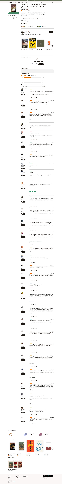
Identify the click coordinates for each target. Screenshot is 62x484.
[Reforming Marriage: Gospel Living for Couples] (12, 448)
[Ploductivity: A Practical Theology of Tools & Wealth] (30, 448)
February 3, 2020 (52, 319)
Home (15, 2)
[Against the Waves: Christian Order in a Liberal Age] (24, 45)
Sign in (52, 2)
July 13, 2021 (52, 383)
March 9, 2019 (52, 283)
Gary (21, 395)
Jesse (21, 133)
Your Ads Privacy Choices (11, 481)
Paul (21, 257)
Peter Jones (22, 91)
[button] (33, 77)
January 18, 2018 (52, 100)
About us (9, 476)
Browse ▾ (22, 2)
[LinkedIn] (27, 476)
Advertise (17, 477)
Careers (9, 477)
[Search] (41, 2)
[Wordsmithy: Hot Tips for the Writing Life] (48, 448)
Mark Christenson (23, 125)
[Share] (53, 5)
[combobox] (35, 2)
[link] (12, 15)
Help (9, 482)
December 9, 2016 (52, 154)
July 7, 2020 (52, 369)
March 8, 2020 (52, 355)
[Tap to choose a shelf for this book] (18, 13)
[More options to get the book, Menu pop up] (18, 15)
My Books (18, 2)
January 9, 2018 (52, 265)
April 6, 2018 (52, 343)
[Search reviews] (22, 86)
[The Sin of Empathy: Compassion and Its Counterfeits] (48, 45)
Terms (9, 478)
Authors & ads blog (18, 478)
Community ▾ (26, 2)
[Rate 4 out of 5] (15, 17)
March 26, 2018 (52, 112)
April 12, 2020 (52, 293)
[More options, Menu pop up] (36, 97)
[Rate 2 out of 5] (12, 17)
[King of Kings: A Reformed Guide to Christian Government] (40, 45)
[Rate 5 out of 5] (16, 17)
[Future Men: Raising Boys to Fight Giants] (21, 448)
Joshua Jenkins (23, 165)
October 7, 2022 (52, 417)
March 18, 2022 (52, 307)
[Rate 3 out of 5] (13, 17)
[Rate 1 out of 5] (11, 17)
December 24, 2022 (51, 331)
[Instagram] (25, 476)
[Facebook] (23, 476)
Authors (16, 476)
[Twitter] (24, 476)
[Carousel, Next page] (52, 45)
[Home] (11, 2)
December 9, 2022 (51, 142)
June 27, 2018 (52, 273)
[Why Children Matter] (39, 447)
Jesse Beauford (23, 409)
